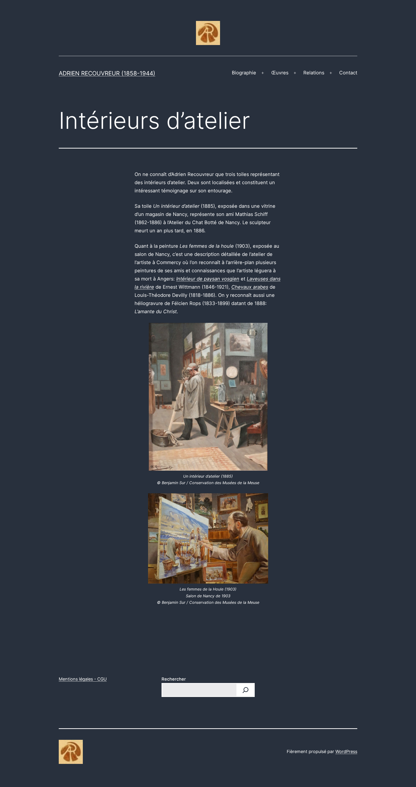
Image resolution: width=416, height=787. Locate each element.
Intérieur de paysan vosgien (207, 279)
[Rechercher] (245, 690)
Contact (348, 73)
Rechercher (174, 679)
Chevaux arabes (249, 287)
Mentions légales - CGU (83, 679)
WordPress (346, 751)
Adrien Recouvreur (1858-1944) (107, 73)
